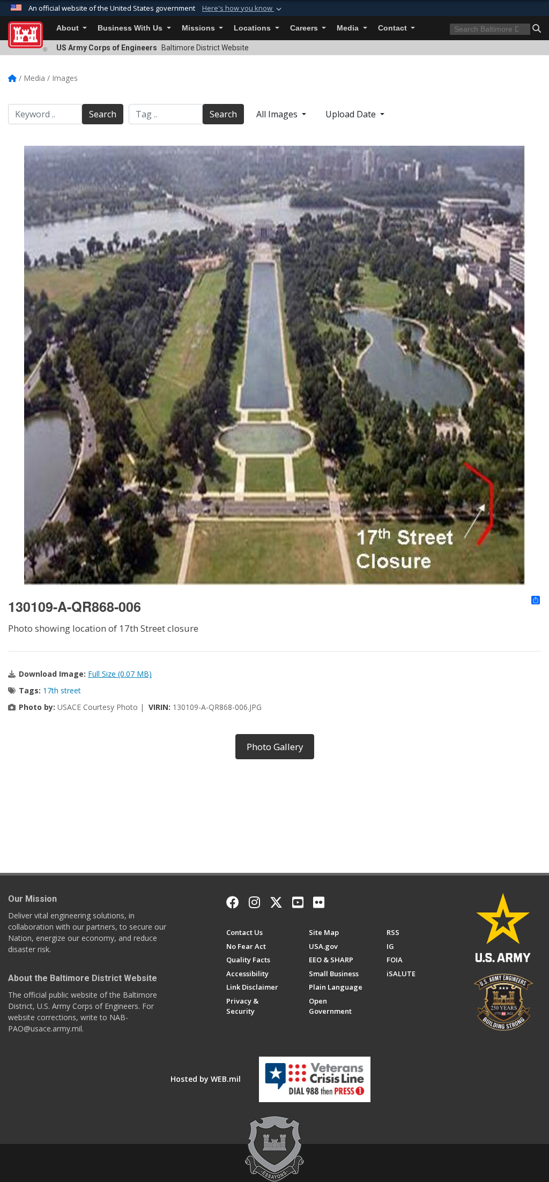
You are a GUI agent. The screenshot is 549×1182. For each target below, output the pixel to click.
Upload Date (351, 114)
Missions (199, 28)
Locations (253, 28)
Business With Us (131, 28)
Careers (305, 28)
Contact (393, 28)
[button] (243, 8)
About (68, 28)
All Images (278, 114)
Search (102, 114)
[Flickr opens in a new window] (318, 902)
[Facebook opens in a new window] (232, 902)
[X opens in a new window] (276, 902)
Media (349, 28)
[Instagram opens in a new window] (254, 902)
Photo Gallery (275, 746)
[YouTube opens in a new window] (297, 902)
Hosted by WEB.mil (205, 1079)
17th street (62, 690)
